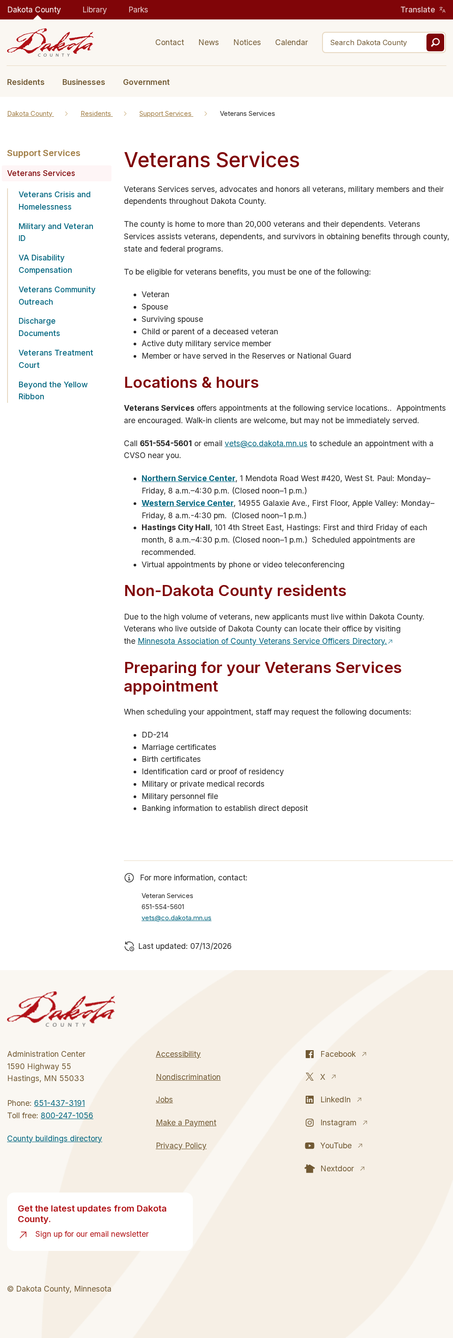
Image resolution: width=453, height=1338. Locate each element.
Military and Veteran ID (56, 232)
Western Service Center (188, 503)
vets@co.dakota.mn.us (266, 443)
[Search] (435, 42)
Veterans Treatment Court (56, 359)
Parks (138, 9)
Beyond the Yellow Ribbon (53, 390)
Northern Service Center (188, 478)
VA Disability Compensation (45, 264)
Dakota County (34, 9)
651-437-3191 (59, 1103)
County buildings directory (54, 1138)
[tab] (30, 81)
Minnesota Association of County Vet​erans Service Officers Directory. (262, 641)
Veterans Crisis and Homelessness (55, 200)
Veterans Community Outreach (57, 295)
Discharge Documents (39, 327)
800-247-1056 (67, 1115)
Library (94, 9)
